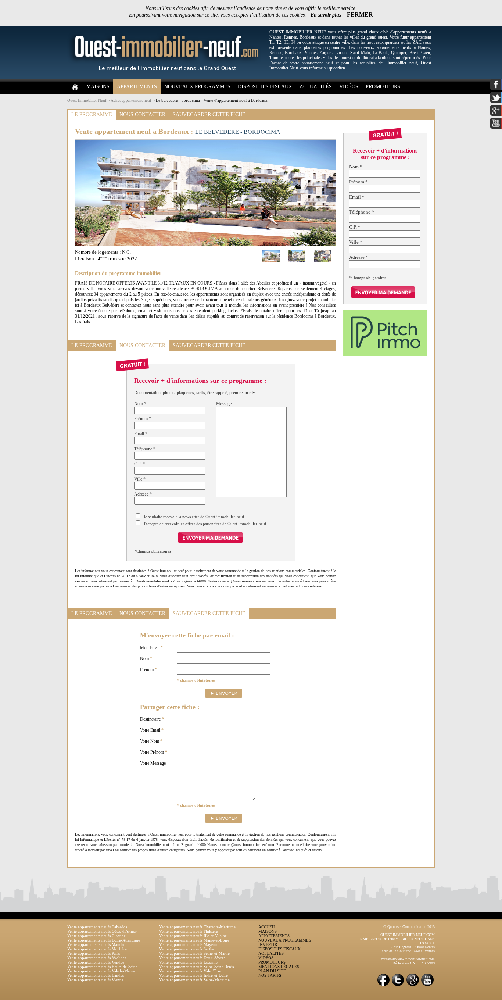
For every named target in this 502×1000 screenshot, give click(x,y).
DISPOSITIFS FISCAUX (265, 86)
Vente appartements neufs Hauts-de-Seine (102, 966)
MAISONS (98, 86)
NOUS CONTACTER (142, 114)
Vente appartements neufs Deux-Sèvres (192, 958)
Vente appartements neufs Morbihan (98, 949)
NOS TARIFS (269, 975)
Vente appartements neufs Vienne (95, 980)
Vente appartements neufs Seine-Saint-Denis (196, 966)
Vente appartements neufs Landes (95, 975)
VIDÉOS (348, 86)
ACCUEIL (267, 927)
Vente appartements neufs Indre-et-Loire (193, 975)
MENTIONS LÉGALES (278, 966)
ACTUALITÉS (316, 86)
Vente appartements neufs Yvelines (96, 958)
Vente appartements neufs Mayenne (189, 944)
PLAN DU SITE (272, 971)
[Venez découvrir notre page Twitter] (398, 985)
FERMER (360, 14)
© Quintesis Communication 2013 (409, 927)
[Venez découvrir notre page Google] (412, 985)
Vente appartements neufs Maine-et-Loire (194, 940)
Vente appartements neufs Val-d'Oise (190, 971)
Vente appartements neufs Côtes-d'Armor (102, 931)
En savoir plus (326, 15)
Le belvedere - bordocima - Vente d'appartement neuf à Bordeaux (212, 100)
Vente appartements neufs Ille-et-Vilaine (193, 935)
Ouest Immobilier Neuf (87, 100)
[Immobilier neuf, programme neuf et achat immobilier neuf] (166, 77)
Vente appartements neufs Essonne (188, 962)
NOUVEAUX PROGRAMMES (197, 86)
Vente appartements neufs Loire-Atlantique (103, 940)
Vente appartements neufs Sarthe (186, 949)
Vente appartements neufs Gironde (96, 935)
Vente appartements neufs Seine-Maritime (194, 980)
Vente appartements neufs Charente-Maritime (197, 927)
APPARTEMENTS (137, 86)
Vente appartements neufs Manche (96, 944)
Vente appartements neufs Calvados (97, 927)
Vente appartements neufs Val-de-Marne (101, 971)
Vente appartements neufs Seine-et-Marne (194, 953)
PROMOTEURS (383, 86)
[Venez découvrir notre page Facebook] (383, 985)
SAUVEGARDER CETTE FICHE (209, 114)
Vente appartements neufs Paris (93, 953)
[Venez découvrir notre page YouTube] (427, 985)
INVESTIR (267, 944)
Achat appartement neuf (131, 100)
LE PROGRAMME (91, 114)
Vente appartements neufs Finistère (188, 931)
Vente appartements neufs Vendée (95, 962)
